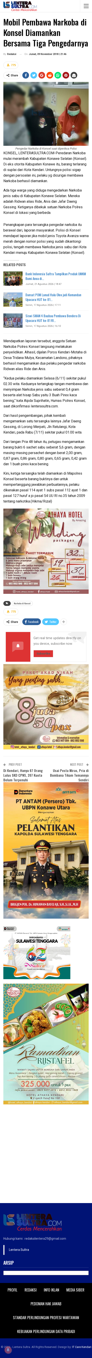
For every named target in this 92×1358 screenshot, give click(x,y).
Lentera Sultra (19, 1250)
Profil (12, 1290)
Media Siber (75, 1290)
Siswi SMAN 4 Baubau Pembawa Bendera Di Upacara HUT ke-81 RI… (53, 318)
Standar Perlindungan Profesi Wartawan (46, 1317)
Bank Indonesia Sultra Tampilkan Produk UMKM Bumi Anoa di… (55, 276)
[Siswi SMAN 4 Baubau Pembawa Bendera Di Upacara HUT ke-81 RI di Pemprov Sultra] (13, 320)
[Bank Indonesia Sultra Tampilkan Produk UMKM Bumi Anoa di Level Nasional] (13, 278)
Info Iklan (51, 1290)
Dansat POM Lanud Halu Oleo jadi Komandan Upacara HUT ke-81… (53, 297)
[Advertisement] (46, 1155)
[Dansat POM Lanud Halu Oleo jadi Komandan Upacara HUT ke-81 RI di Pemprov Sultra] (13, 299)
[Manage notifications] (8, 1350)
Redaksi (31, 1290)
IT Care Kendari (81, 1347)
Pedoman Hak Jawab (46, 1303)
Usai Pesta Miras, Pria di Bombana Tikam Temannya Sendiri (69, 775)
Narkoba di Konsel (22, 603)
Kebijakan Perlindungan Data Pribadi (46, 1331)
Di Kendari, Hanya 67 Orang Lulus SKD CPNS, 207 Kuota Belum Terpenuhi (23, 775)
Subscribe (43, 653)
